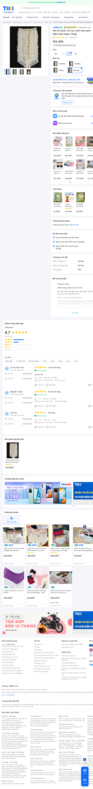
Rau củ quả (8, 737)
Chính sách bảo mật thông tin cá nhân (46, 655)
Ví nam (32, 781)
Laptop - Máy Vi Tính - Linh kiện (71, 740)
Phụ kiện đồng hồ (68, 737)
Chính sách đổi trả (7, 662)
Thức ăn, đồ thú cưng (12, 746)
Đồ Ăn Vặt (66, 777)
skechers (68, 704)
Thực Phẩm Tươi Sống (10, 733)
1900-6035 (11, 644)
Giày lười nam (34, 761)
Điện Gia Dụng (7, 781)
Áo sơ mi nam (43, 734)
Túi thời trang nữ (36, 770)
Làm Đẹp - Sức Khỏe (10, 762)
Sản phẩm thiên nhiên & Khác (13, 771)
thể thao (67, 12)
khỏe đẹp (47, 12)
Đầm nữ (37, 719)
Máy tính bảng (10, 758)
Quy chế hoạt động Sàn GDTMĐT (72, 644)
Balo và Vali (63, 716)
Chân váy (44, 722)
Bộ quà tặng (68, 781)
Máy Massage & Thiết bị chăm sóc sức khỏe (15, 769)
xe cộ (33, 12)
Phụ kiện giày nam (40, 764)
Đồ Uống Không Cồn (70, 779)
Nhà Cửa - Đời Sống (66, 752)
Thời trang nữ (35, 716)
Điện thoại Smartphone (9, 755)
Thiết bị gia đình (19, 783)
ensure (41, 704)
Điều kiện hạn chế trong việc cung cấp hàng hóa (74, 659)
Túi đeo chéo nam (42, 781)
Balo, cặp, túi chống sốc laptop (72, 719)
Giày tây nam (44, 761)
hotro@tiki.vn (18, 670)
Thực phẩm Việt (19, 737)
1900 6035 (10, 695)
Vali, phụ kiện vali (78, 720)
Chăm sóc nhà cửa (14, 748)
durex (47, 704)
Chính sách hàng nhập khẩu (11, 668)
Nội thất (68, 758)
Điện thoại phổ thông (12, 756)
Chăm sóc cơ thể (11, 768)
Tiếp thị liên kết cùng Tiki (42, 666)
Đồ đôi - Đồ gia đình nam (45, 737)
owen (36, 704)
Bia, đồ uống (9, 743)
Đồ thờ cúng (66, 764)
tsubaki (31, 706)
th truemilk (24, 704)
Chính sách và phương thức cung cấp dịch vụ (74, 669)
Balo (60, 719)
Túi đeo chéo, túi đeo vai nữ (39, 773)
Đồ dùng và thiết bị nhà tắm (72, 760)
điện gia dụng (24, 12)
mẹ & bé (39, 12)
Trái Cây (4, 736)
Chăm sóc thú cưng (65, 772)
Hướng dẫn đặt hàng (8, 654)
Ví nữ (51, 773)
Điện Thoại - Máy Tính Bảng (13, 752)
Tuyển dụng (38, 650)
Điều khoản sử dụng (40, 660)
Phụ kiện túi (51, 774)
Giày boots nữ (37, 753)
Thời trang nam (36, 730)
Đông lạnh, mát (15, 739)
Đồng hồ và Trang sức (67, 732)
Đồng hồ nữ (70, 735)
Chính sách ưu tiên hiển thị (70, 665)
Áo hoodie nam (39, 736)
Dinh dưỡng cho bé (12, 724)
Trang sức (62, 735)
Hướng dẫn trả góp (8, 665)
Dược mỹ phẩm (20, 777)
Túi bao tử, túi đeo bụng (47, 782)
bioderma (53, 704)
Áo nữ (32, 719)
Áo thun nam (34, 732)
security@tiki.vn (18, 673)
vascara (4, 704)
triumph (79, 704)
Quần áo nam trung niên (42, 741)
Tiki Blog (37, 647)
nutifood (86, 704)
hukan (18, 706)
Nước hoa (9, 775)
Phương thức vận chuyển (10, 657)
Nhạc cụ (74, 764)
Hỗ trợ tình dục (18, 775)
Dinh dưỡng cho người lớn (13, 726)
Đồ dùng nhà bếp (7, 783)
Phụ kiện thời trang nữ (66, 727)
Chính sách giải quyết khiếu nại (44, 658)
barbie (31, 704)
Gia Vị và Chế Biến (68, 775)
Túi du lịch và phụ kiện (70, 719)
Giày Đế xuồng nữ (43, 755)
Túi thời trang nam (37, 778)
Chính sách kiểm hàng (9, 660)
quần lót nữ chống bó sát (81, 12)
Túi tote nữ (42, 774)
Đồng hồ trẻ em (80, 737)
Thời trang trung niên (41, 726)
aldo (74, 704)
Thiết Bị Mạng (70, 746)
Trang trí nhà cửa (64, 755)
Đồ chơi (22, 719)
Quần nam (43, 732)
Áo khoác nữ (46, 720)
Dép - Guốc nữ (44, 749)
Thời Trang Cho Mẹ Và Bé (10, 719)
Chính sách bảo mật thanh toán (44, 652)
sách (61, 12)
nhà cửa (55, 12)
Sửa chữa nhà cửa (68, 756)
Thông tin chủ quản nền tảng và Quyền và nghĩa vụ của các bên (74, 678)
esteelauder (16, 704)
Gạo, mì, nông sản (12, 741)
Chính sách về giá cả (68, 656)
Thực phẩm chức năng (12, 766)
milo (62, 704)
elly (59, 704)
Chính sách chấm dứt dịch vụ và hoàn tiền (74, 673)
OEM (89, 27)
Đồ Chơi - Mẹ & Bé (9, 716)
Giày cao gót (34, 749)
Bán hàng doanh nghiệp (42, 669)
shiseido (4, 706)
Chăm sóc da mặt (7, 764)
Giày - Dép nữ (35, 747)
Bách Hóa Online (65, 769)
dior (9, 704)
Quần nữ (44, 719)
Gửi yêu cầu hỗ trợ (7, 651)
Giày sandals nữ (41, 751)
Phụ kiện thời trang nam (71, 727)
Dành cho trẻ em (11, 745)
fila (26, 706)
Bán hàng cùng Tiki (68, 647)
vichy (22, 706)
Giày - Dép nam (36, 758)
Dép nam (41, 763)
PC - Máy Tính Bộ (68, 748)
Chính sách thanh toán (69, 663)
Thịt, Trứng (11, 736)
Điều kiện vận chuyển (41, 671)
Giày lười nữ (47, 753)
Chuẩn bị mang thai (12, 729)
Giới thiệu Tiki (38, 644)
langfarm (12, 706)
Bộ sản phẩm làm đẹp (14, 776)
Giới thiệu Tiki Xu (39, 663)
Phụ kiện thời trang (66, 724)
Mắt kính (77, 727)
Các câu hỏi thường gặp (9, 649)
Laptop (77, 748)
